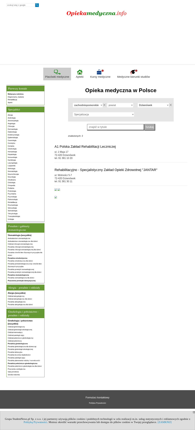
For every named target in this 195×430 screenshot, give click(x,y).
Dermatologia (13, 129)
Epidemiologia (13, 137)
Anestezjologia (13, 121)
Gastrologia (12, 140)
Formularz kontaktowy (97, 397)
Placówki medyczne (57, 76)
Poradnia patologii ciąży (16, 358)
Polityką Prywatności (35, 422)
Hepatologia (12, 154)
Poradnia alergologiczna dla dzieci (20, 304)
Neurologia (12, 177)
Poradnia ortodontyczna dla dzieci (20, 261)
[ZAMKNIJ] (165, 422)
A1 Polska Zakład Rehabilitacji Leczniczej (85, 146)
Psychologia (12, 197)
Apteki (79, 76)
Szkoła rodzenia (14, 375)
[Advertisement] (97, 41)
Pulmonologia (13, 199)
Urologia (11, 219)
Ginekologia (12, 149)
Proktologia (12, 191)
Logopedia (11, 166)
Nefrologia (11, 168)
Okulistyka (12, 180)
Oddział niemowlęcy (15, 332)
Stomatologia (12, 211)
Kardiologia (12, 160)
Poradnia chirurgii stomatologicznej (20, 247)
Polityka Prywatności (97, 403)
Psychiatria (12, 194)
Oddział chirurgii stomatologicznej (20, 244)
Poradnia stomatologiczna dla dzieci (21, 278)
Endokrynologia (13, 135)
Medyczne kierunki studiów (133, 76)
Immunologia (12, 157)
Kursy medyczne (100, 76)
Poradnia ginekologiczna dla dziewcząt (22, 346)
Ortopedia (11, 185)
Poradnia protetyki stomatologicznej (21, 269)
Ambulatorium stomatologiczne (19, 238)
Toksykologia (13, 213)
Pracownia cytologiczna (16, 369)
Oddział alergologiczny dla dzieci (20, 299)
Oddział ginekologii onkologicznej (20, 330)
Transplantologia (14, 216)
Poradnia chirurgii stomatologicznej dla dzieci (24, 250)
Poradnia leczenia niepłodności (19, 355)
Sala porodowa (13, 372)
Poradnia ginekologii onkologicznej (20, 349)
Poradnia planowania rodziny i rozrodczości (24, 360)
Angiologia (11, 123)
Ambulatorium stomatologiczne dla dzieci (23, 241)
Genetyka (11, 143)
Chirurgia (11, 126)
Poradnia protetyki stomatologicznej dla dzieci (24, 272)
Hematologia (12, 152)
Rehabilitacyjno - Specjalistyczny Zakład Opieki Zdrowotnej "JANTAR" (106, 170)
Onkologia (11, 182)
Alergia (10, 115)
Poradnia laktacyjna (15, 352)
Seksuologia (12, 208)
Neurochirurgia (13, 174)
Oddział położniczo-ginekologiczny (20, 338)
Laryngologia (12, 163)
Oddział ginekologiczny (16, 327)
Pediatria (11, 188)
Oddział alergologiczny (16, 296)
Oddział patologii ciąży (16, 335)
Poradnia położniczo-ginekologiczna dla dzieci (25, 366)
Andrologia (12, 118)
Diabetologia (12, 132)
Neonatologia (12, 171)
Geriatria (11, 146)
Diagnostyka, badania (16, 97)
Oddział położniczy (15, 341)
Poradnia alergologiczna (16, 302)
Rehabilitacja (12, 100)
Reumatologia (13, 205)
